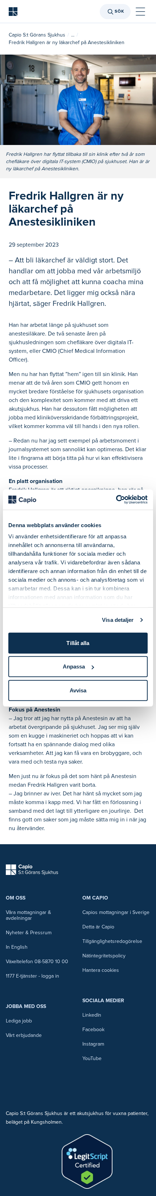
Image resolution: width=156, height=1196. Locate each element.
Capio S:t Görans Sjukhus (37, 35)
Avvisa (78, 690)
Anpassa (74, 666)
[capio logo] (32, 869)
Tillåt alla (77, 643)
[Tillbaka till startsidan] (13, 11)
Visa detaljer (118, 620)
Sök (119, 11)
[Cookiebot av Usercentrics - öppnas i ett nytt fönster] (116, 499)
